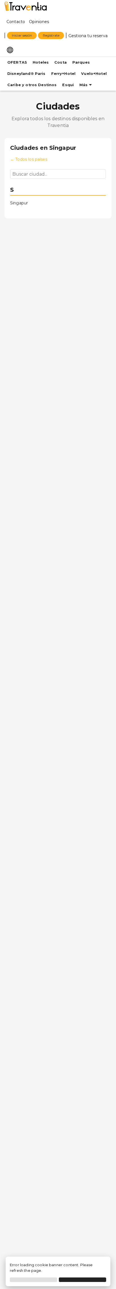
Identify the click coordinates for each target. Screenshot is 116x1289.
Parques (81, 62)
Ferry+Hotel (63, 74)
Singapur (19, 202)
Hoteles (41, 62)
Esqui (68, 85)
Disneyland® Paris (26, 74)
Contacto (15, 21)
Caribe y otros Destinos (32, 85)
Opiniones (39, 21)
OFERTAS (17, 62)
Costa (60, 62)
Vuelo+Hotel (94, 74)
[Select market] (10, 50)
